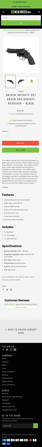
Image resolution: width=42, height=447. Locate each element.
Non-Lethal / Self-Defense (12, 397)
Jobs (4, 368)
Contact (5, 362)
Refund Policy (7, 381)
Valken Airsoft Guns (16, 30)
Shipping (12, 114)
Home (4, 30)
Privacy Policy (7, 378)
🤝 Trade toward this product (21, 120)
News (4, 365)
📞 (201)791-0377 (20, 2)
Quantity (5, 131)
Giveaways (6, 403)
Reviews (5, 375)
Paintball (5, 400)
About (4, 358)
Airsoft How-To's (8, 406)
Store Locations (8, 372)
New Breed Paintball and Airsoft (17, 434)
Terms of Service (8, 385)
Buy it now (20, 150)
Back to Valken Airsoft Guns (22, 331)
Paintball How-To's (9, 410)
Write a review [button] (21, 307)
